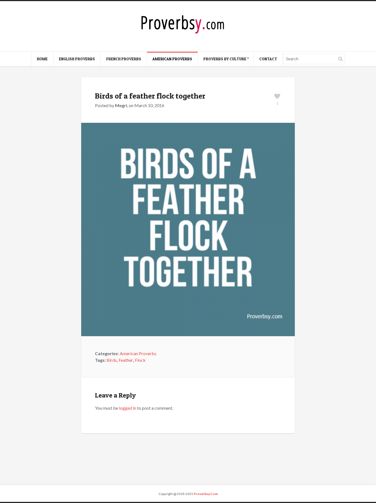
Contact (268, 58)
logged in (127, 407)
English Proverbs (77, 58)
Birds (112, 360)
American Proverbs (172, 58)
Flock (140, 360)
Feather (126, 360)
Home (42, 58)
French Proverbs (123, 58)
